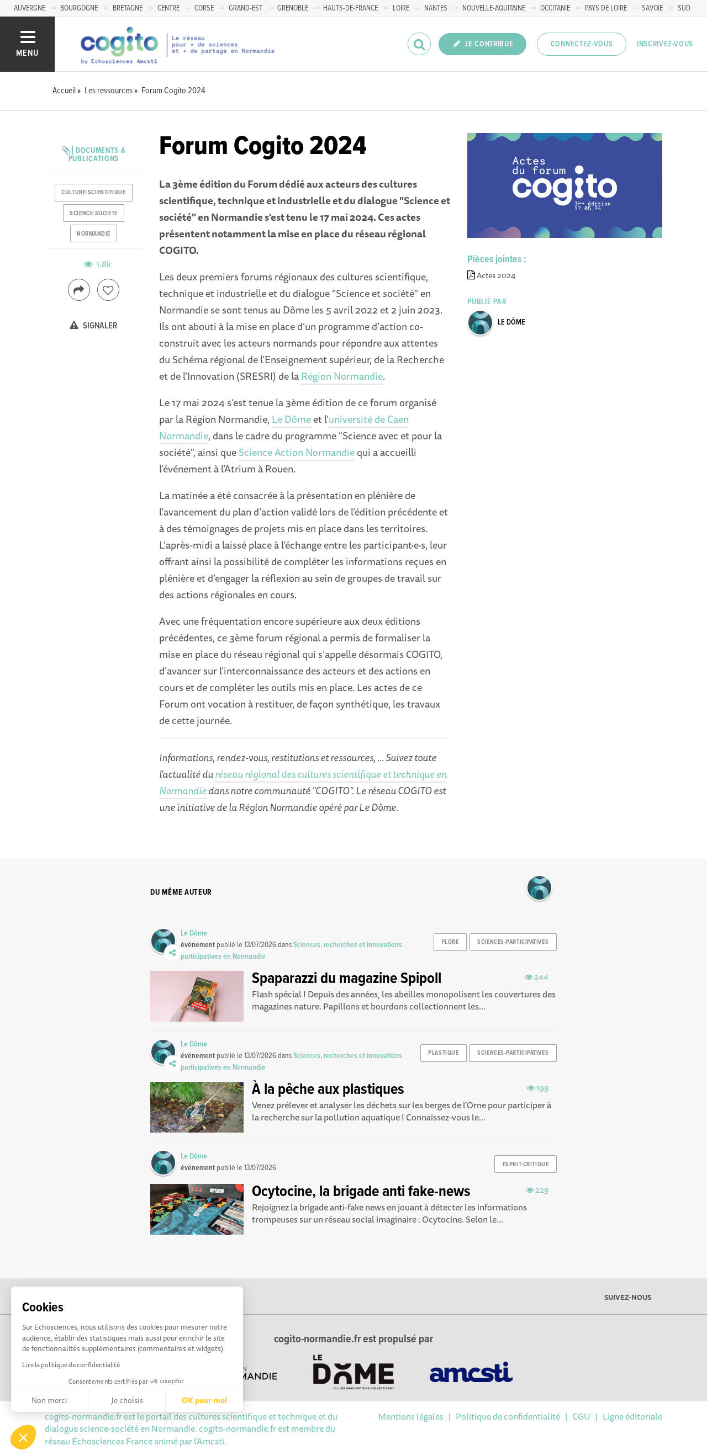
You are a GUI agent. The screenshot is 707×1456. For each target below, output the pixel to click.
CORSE (204, 8)
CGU (581, 1416)
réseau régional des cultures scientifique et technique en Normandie (303, 782)
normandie (93, 234)
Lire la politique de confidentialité (71, 1364)
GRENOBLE (292, 8)
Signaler (99, 326)
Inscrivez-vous (665, 44)
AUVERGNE (29, 8)
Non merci (49, 1400)
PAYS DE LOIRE (606, 8)
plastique (443, 1053)
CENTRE (168, 8)
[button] (23, 1437)
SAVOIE (652, 8)
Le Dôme (291, 419)
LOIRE (401, 8)
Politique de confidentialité (508, 1416)
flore (450, 942)
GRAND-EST (245, 8)
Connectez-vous (582, 44)
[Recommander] (108, 290)
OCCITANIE (555, 8)
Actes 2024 (496, 275)
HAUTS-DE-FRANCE (350, 8)
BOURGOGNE (79, 8)
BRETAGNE (128, 8)
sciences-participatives (512, 942)
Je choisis (127, 1400)
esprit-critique (525, 1164)
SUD (684, 8)
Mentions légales (411, 1416)
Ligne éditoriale (632, 1416)
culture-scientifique (93, 192)
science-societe (93, 213)
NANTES (435, 8)
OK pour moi (204, 1400)
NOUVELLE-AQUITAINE (493, 8)
